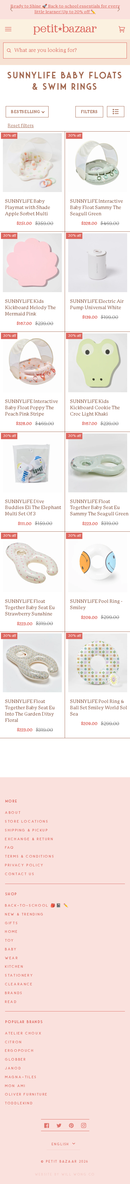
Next (115, 9)
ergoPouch (19, 1051)
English (61, 1144)
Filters (89, 112)
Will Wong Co (78, 1174)
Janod (13, 1068)
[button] (115, 111)
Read (11, 1002)
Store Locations (27, 822)
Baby (11, 949)
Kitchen (14, 967)
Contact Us (20, 874)
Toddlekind (19, 1103)
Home (11, 932)
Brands (14, 993)
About (13, 813)
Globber (15, 1060)
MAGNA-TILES (21, 1077)
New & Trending (24, 914)
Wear (12, 958)
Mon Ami (15, 1086)
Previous (14, 9)
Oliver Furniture (26, 1094)
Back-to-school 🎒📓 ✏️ (37, 906)
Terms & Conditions (30, 856)
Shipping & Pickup (27, 830)
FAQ (10, 848)
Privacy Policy (24, 865)
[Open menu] (14, 29)
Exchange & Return (29, 839)
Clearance (19, 984)
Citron (13, 1042)
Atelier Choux (23, 1033)
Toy (10, 941)
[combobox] (70, 50)
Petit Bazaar (61, 1162)
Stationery (19, 975)
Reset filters (21, 126)
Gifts (11, 923)
